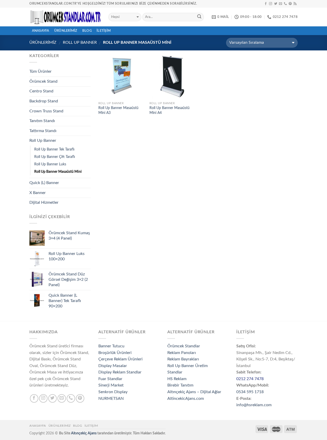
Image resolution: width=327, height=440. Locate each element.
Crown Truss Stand (46, 111)
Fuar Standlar (110, 379)
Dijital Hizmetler (44, 202)
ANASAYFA (40, 30)
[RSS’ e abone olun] (295, 4)
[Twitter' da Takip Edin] (275, 4)
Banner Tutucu (111, 346)
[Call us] (285, 4)
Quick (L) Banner (44, 183)
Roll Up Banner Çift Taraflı (54, 157)
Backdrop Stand (43, 101)
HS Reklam (176, 379)
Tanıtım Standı (42, 121)
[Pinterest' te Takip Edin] (290, 4)
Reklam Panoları (181, 353)
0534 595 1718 (250, 392)
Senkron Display (112, 392)
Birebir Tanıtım (180, 385)
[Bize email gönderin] (280, 4)
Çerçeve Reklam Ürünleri (120, 359)
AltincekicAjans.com (185, 398)
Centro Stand (41, 91)
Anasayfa (37, 425)
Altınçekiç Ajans (84, 433)
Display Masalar (112, 366)
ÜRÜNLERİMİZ (65, 30)
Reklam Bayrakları (183, 359)
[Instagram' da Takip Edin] (270, 4)
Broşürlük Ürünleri (115, 353)
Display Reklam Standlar (120, 372)
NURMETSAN (111, 398)
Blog (87, 30)
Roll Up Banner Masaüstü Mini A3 (118, 110)
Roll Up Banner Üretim (187, 366)
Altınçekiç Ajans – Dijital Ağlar (194, 392)
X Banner (37, 193)
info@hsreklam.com (254, 405)
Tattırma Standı (42, 131)
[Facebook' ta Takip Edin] (265, 4)
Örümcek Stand (43, 81)
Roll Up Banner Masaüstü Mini (58, 172)
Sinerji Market (111, 385)
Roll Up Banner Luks (50, 164)
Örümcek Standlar (183, 346)
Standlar (174, 372)
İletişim (104, 30)
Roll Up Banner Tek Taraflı (54, 149)
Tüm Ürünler (40, 71)
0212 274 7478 (250, 379)
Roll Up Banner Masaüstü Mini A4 (169, 110)
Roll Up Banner (80, 42)
